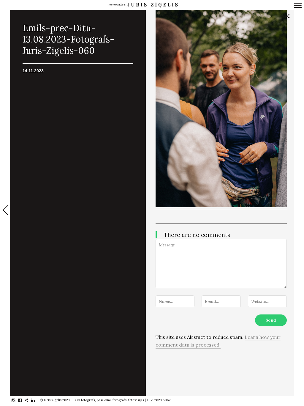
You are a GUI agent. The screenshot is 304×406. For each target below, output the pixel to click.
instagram (16, 400)
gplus (29, 400)
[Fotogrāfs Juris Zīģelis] (143, 5)
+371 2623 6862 (159, 400)
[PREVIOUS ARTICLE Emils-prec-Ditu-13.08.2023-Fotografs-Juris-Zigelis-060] (5, 210)
